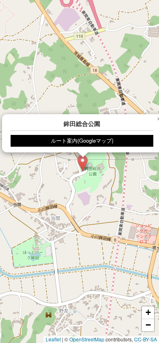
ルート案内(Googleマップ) (82, 140)
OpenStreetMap (86, 339)
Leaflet (53, 339)
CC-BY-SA (145, 339)
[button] (82, 163)
